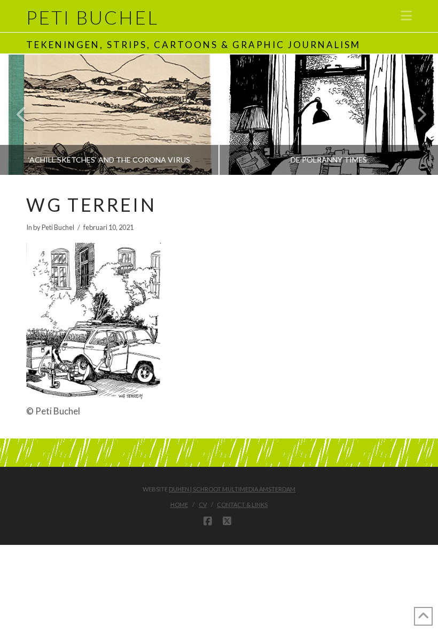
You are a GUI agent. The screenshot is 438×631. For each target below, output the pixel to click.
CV (203, 504)
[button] (406, 15)
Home (179, 504)
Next (415, 114)
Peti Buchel (92, 17)
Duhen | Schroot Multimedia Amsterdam (232, 489)
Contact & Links (242, 504)
